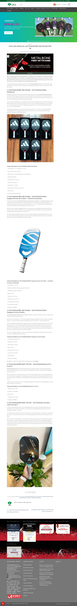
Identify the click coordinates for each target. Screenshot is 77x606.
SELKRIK (32, 8)
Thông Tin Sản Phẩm (27, 583)
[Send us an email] (68, 0)
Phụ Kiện (9, 10)
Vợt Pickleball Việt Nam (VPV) (35, 51)
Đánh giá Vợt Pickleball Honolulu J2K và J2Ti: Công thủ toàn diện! (46, 566)
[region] (38, 27)
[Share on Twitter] (28, 492)
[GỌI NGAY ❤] (3, 603)
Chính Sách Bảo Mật (27, 564)
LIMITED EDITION (62, 8)
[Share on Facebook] (26, 492)
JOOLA (16, 8)
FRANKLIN (38, 8)
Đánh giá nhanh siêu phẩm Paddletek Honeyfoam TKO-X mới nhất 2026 (45, 578)
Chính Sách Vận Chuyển (28, 585)
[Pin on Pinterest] (32, 492)
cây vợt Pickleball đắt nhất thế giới (28, 496)
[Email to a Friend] (30, 492)
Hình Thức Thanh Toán (28, 575)
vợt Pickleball (28, 497)
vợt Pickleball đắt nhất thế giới (36, 497)
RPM (26, 8)
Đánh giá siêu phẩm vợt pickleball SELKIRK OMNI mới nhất (46, 569)
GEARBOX (22, 8)
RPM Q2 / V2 (7, 24)
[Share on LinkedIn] (35, 492)
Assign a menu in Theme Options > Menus (58, 0)
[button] (15, 27)
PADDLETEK (43, 8)
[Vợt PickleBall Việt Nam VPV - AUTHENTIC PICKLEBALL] (12, 4)
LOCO (29, 8)
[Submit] (55, 5)
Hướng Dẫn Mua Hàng (28, 570)
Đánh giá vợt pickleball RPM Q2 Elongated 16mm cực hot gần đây (46, 573)
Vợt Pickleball (10, 8)
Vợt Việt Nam (54, 8)
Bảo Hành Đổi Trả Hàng (28, 567)
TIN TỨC (30, 44)
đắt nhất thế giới (23, 497)
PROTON (48, 8)
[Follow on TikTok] (67, 0)
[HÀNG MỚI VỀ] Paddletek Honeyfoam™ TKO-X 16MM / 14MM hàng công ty (45, 583)
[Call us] (69, 0)
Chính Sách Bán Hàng (27, 573)
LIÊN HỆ (25, 595)
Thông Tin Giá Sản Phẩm (28, 592)
